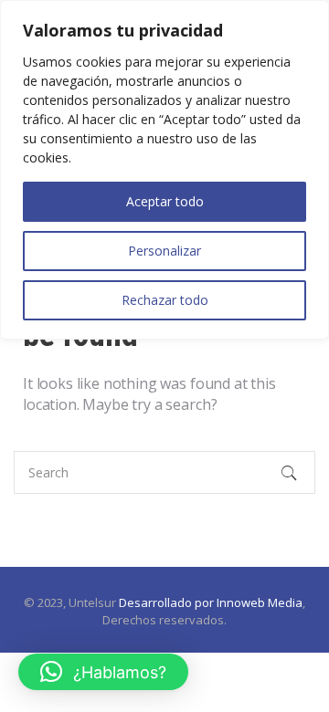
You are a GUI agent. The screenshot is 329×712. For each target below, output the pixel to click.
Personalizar (164, 250)
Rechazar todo (165, 300)
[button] (103, 672)
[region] (164, 170)
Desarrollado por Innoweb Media (210, 602)
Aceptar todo (165, 201)
